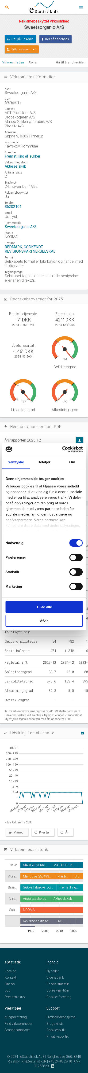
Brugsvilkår (54, 1023)
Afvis (44, 621)
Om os (10, 984)
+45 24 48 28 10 (60, 1061)
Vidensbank (55, 977)
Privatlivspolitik (57, 1036)
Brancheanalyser (17, 1030)
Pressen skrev (15, 997)
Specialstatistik (57, 984)
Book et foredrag (58, 997)
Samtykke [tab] (16, 462)
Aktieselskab (15, 166)
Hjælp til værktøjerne (60, 1017)
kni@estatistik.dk (34, 1061)
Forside (10, 971)
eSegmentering (16, 1017)
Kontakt (10, 977)
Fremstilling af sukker (22, 156)
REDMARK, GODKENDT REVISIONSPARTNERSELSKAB (30, 249)
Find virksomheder (18, 1023)
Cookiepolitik (55, 1030)
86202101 (13, 206)
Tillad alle (44, 607)
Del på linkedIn (22, 39)
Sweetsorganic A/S (21, 227)
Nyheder (52, 971)
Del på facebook (57, 39)
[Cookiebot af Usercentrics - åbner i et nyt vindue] (63, 449)
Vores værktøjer (57, 990)
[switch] (76, 557)
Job (7, 990)
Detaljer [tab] (44, 462)
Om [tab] (72, 462)
